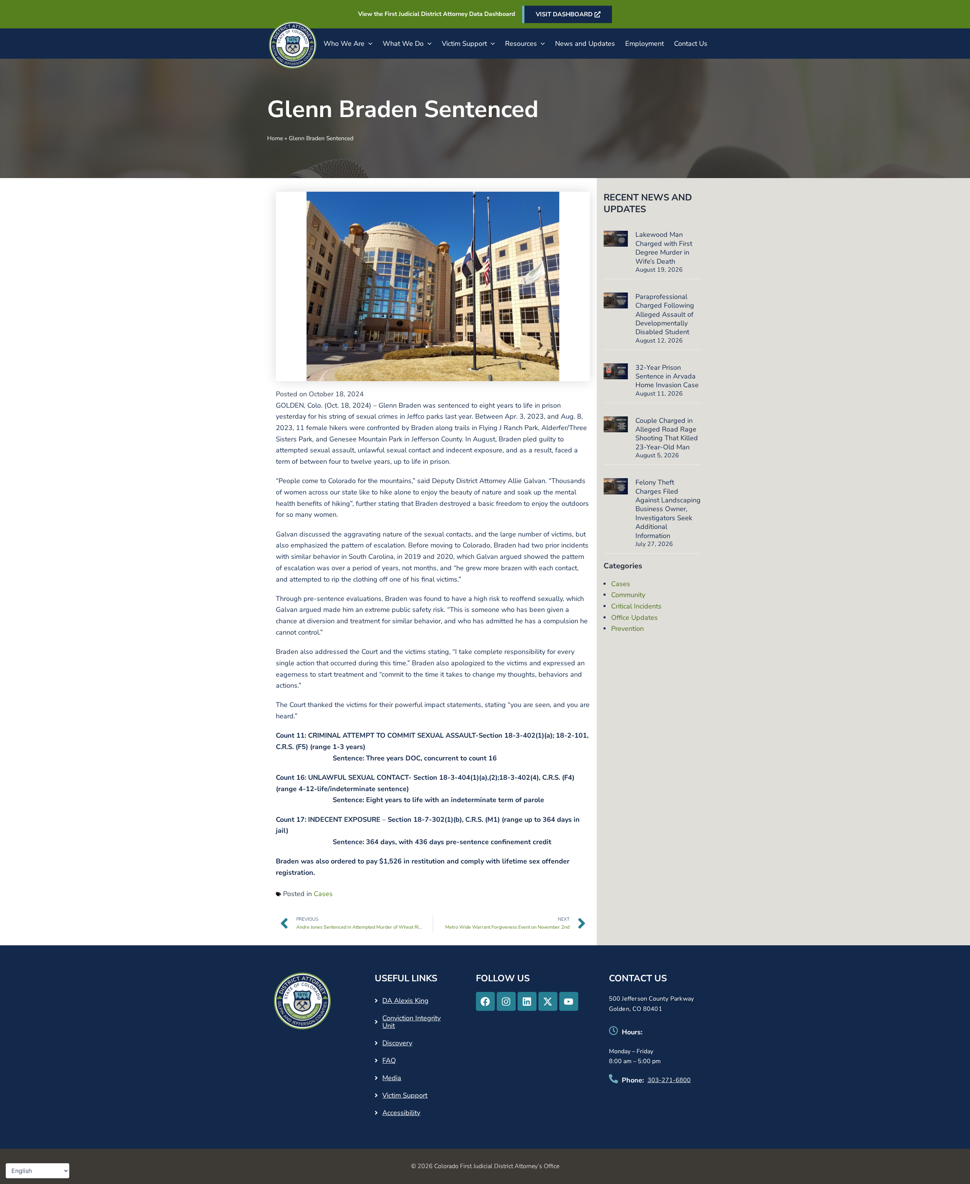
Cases (323, 893)
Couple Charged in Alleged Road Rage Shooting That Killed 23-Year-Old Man (666, 434)
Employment (644, 43)
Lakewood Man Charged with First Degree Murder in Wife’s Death (663, 248)
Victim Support (464, 43)
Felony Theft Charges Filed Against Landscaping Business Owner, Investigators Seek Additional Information (668, 509)
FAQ (389, 1060)
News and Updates (585, 43)
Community (628, 594)
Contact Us (690, 43)
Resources (521, 43)
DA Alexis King (405, 1000)
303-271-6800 (669, 1080)
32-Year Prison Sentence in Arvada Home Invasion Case (667, 376)
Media (391, 1077)
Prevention (627, 628)
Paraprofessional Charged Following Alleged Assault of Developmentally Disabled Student (664, 314)
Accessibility (401, 1112)
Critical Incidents (636, 606)
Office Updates (634, 617)
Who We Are (344, 43)
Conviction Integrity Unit (411, 1022)
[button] (368, 43)
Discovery (397, 1043)
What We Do (403, 43)
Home (275, 138)
